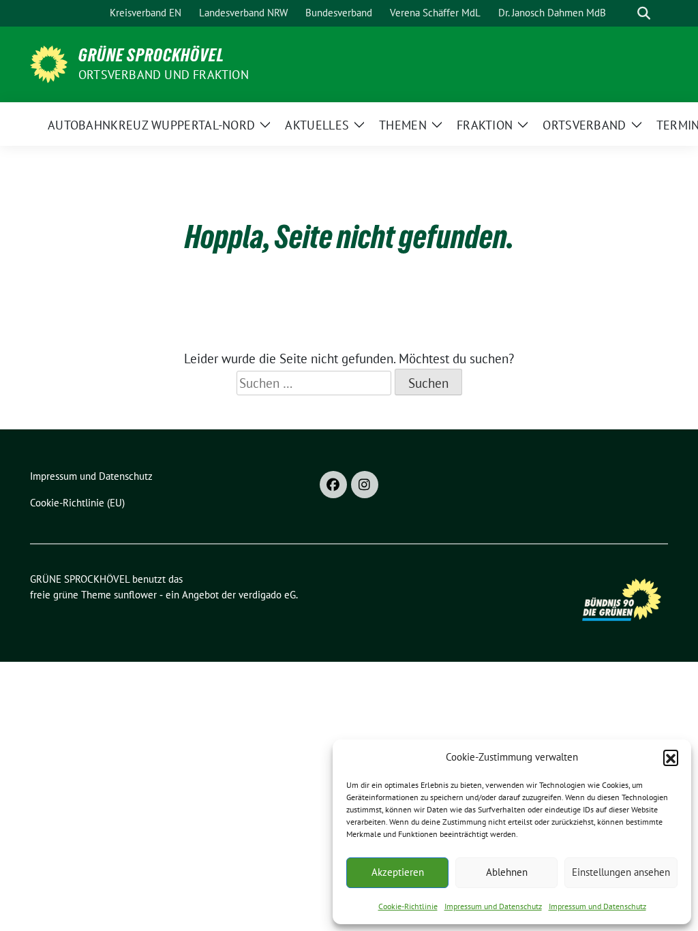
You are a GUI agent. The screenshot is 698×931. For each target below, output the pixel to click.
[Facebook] (333, 484)
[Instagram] (364, 484)
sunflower (135, 594)
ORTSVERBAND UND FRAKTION (163, 74)
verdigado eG (267, 594)
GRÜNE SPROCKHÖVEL (151, 55)
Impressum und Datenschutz (493, 906)
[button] (671, 757)
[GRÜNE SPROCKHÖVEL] (48, 63)
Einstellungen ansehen (621, 872)
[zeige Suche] (644, 13)
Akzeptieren (397, 872)
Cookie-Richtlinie (408, 906)
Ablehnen (507, 872)
